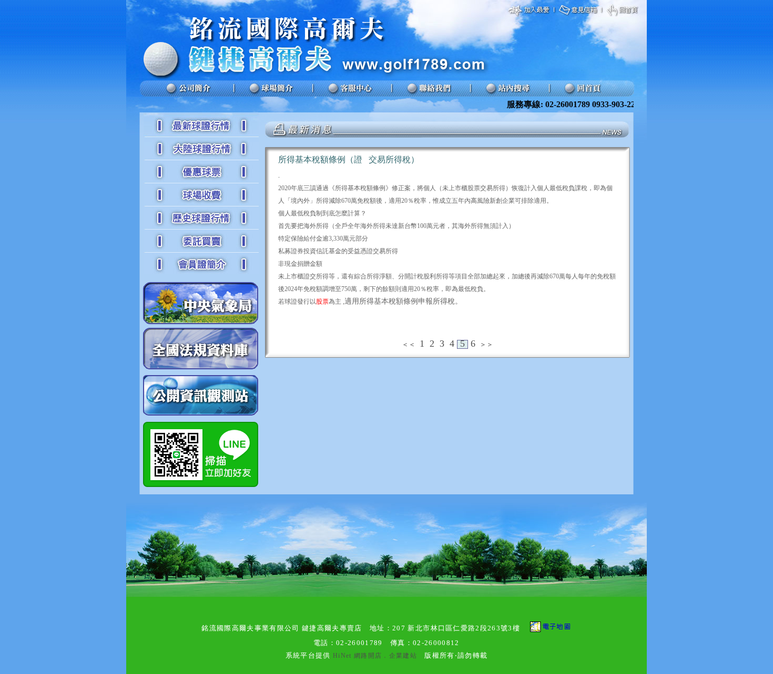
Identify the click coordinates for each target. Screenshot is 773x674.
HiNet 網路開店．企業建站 (375, 655)
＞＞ (486, 344)
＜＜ (408, 344)
